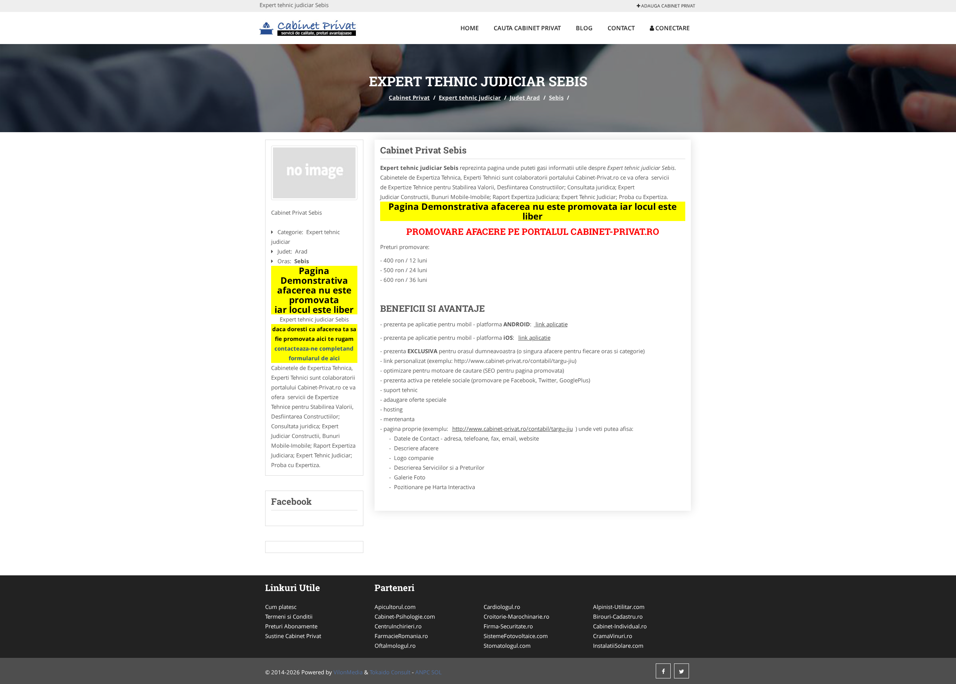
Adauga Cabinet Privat (667, 6)
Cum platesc (281, 606)
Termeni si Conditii (289, 616)
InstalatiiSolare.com (618, 645)
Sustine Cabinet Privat (293, 636)
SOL (436, 672)
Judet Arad (525, 97)
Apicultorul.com (395, 606)
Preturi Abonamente (291, 626)
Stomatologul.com (507, 645)
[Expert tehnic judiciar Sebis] (314, 173)
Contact (621, 28)
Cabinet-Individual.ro (620, 626)
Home (469, 28)
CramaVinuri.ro (612, 636)
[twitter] (681, 670)
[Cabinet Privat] (309, 27)
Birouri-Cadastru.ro (618, 616)
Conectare (672, 28)
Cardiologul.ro (502, 606)
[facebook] (663, 670)
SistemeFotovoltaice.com (516, 636)
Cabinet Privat (409, 97)
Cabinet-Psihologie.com (405, 616)
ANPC (422, 672)
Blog (584, 28)
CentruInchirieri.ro (398, 626)
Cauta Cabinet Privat (527, 28)
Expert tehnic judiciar (470, 97)
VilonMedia (348, 672)
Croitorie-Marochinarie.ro (516, 616)
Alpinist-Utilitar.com (619, 606)
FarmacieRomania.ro (401, 636)
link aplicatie (551, 324)
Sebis (556, 97)
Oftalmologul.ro (395, 645)
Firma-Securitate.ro (508, 626)
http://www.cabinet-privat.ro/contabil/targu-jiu (512, 428)
